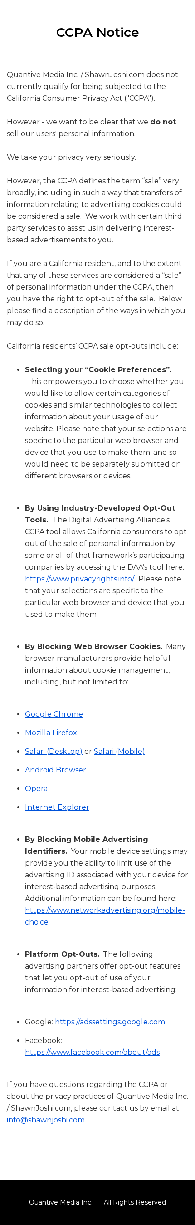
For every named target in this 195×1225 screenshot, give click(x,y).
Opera (36, 788)
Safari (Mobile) (119, 751)
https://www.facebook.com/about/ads (92, 1052)
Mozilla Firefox (51, 732)
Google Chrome (54, 714)
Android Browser (55, 770)
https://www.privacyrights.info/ (79, 579)
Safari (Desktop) (54, 751)
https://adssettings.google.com (110, 1022)
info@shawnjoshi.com (46, 1120)
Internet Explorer (57, 807)
